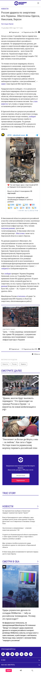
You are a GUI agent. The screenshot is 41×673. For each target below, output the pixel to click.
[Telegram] (21, 670)
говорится (5, 268)
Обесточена (20, 233)
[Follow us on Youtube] (12, 654)
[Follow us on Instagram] (17, 654)
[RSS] (26, 654)
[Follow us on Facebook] (3, 654)
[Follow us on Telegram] (21, 654)
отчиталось (21, 296)
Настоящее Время (7, 24)
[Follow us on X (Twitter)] (8, 654)
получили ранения (8, 228)
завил (3, 84)
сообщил (7, 274)
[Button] (14, 32)
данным (4, 286)
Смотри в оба (10, 561)
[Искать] (32, 670)
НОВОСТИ (7, 506)
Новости (4, 9)
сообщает (32, 116)
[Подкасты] (31, 654)
